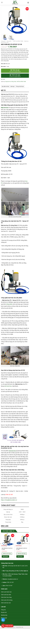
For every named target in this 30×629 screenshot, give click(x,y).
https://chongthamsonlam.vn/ (9, 500)
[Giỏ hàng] (28, 2)
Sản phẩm (9, 41)
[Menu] (2, 2)
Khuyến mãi (4, 612)
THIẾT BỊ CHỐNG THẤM (18, 41)
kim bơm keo (8, 386)
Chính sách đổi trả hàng (6, 600)
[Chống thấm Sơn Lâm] (15, 2)
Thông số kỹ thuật (20, 86)
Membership (4, 615)
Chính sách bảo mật (6, 602)
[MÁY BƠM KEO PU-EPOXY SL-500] (7, 539)
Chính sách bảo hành (6, 594)
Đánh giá (12, 86)
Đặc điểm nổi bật (5, 86)
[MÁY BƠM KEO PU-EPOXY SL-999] (22, 539)
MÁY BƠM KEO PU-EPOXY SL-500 (7, 549)
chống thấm (9, 304)
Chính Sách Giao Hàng (6, 597)
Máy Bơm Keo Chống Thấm (10, 81)
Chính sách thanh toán (6, 592)
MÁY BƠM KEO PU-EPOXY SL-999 (21, 549)
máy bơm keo (12, 450)
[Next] (26, 20)
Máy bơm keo (4, 107)
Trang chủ (3, 41)
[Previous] (3, 20)
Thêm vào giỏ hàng (21, 553)
